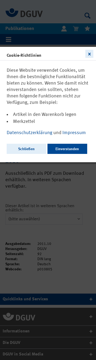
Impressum (74, 132)
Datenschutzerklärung (30, 132)
